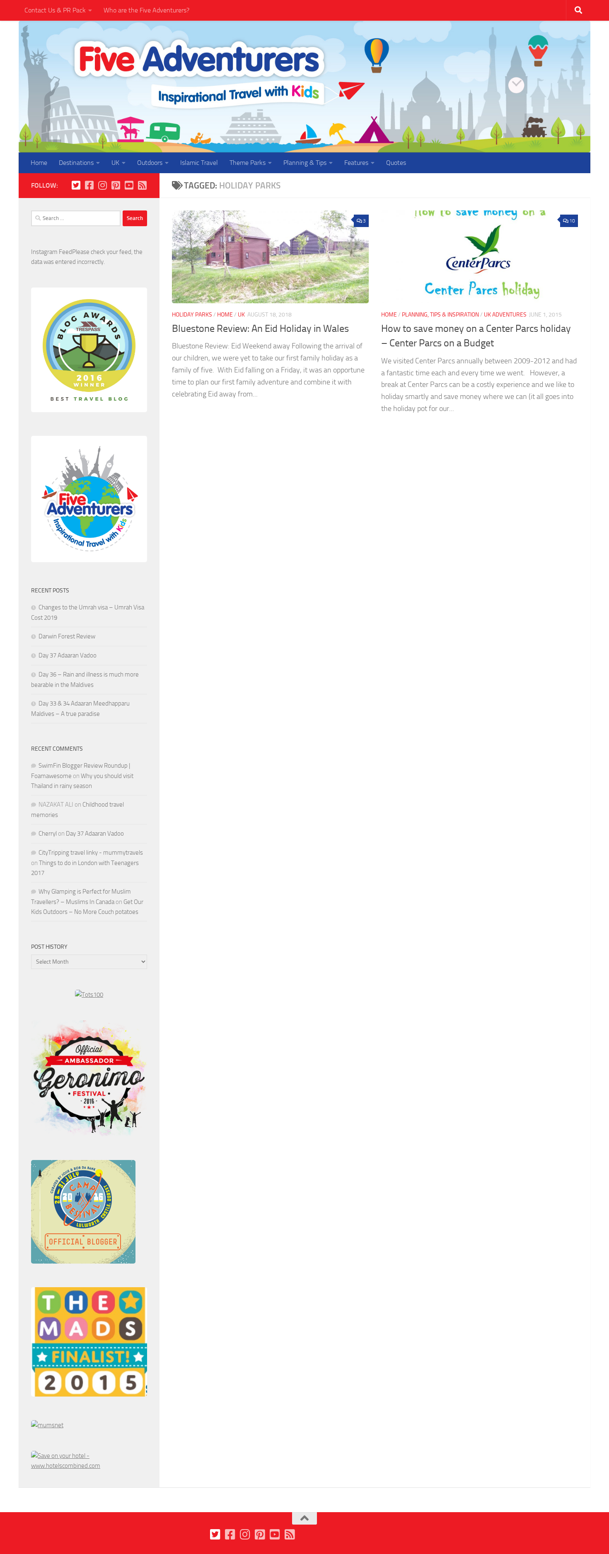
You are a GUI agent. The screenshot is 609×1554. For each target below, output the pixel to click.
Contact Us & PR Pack (55, 10)
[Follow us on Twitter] (76, 185)
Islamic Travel (199, 163)
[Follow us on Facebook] (89, 185)
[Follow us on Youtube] (129, 185)
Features (356, 163)
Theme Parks (248, 163)
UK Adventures (505, 314)
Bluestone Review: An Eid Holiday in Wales (260, 328)
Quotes (396, 163)
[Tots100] (89, 994)
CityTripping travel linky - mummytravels (91, 852)
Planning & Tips (304, 163)
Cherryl (48, 833)
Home (39, 163)
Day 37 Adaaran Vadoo (68, 655)
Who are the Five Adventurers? (146, 10)
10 (572, 221)
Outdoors (149, 163)
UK (115, 163)
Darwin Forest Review (67, 636)
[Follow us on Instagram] (102, 185)
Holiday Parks (192, 314)
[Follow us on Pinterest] (116, 185)
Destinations (76, 163)
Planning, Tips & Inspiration (440, 314)
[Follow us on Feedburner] (142, 185)
